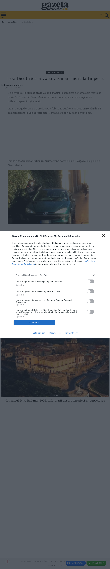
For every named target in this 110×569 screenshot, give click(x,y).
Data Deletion (39, 333)
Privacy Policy (71, 333)
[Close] (104, 236)
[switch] (90, 281)
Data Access (55, 333)
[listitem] (55, 275)
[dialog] (55, 284)
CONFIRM (34, 323)
